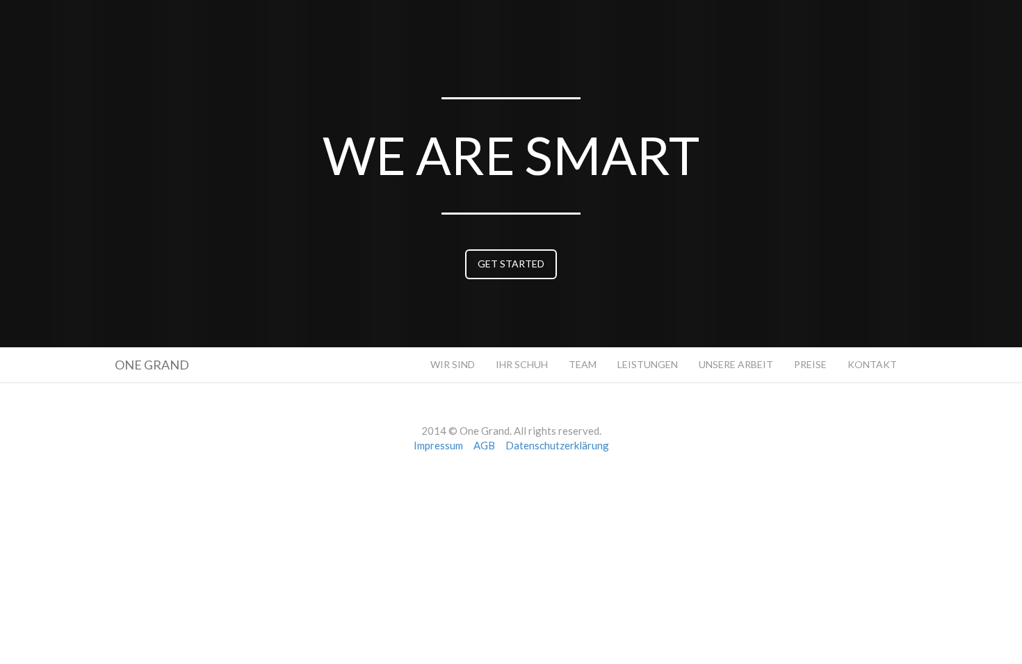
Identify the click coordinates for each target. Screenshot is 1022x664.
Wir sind (452, 364)
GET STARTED (511, 263)
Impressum (438, 445)
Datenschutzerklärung (557, 445)
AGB (484, 445)
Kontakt (872, 364)
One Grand (152, 362)
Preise (810, 364)
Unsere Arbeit (736, 364)
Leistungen (647, 364)
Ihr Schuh (522, 364)
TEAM (583, 364)
